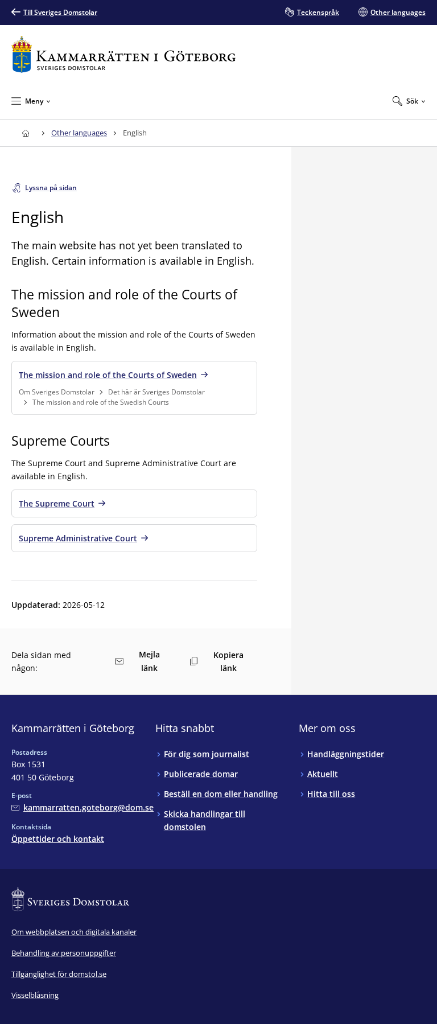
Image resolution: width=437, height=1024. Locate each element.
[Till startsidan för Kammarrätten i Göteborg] (123, 54)
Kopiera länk (228, 661)
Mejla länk (149, 661)
